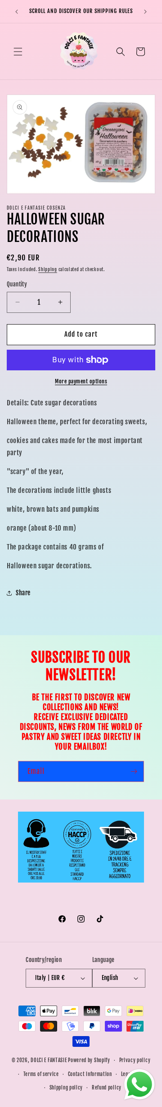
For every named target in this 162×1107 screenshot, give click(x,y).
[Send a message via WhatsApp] (140, 1085)
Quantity (17, 284)
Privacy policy (135, 1060)
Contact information (90, 1074)
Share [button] (23, 593)
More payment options (81, 381)
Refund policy (107, 1088)
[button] (18, 52)
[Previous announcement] (17, 12)
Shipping (47, 269)
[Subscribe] (134, 771)
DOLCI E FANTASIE (49, 1060)
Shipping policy (66, 1088)
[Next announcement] (145, 12)
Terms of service (41, 1074)
